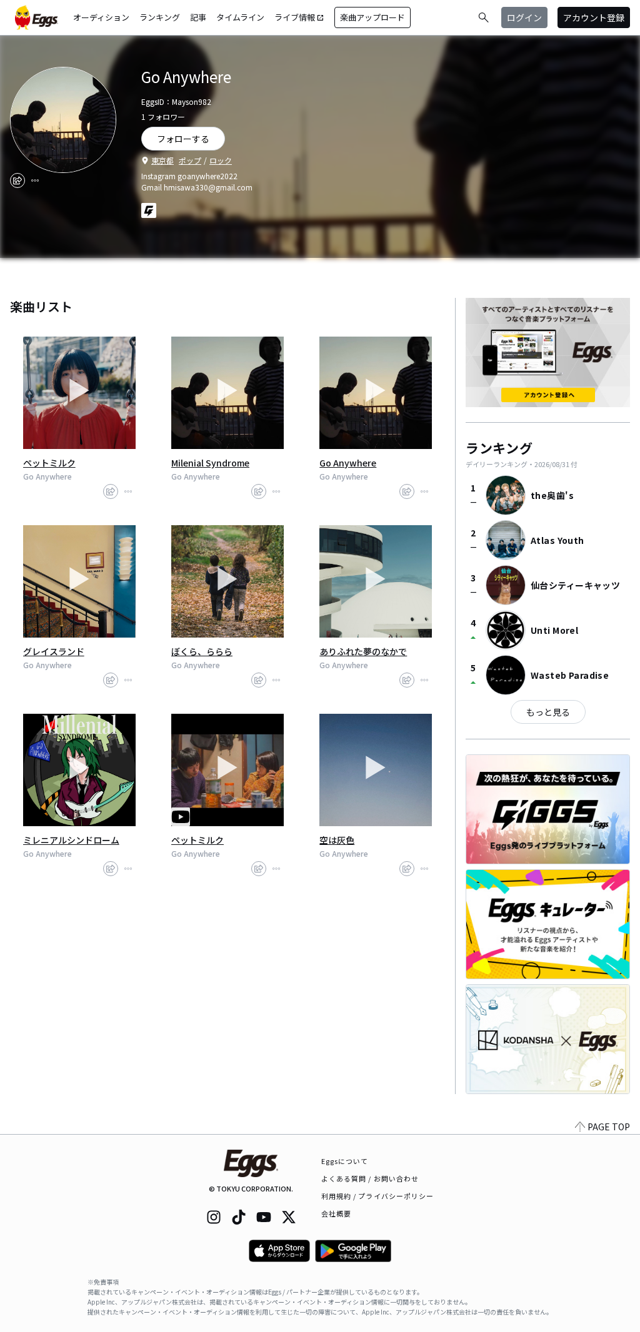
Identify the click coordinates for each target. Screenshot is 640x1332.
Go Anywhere (347, 462)
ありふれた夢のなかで (363, 651)
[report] (35, 180)
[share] (17, 180)
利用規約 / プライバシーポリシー (377, 1196)
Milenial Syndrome (210, 462)
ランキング (159, 17)
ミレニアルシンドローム (71, 840)
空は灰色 (336, 840)
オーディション (101, 17)
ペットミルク (49, 462)
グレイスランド (53, 651)
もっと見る (548, 712)
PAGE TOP (609, 1126)
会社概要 (336, 1213)
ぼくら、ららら (201, 651)
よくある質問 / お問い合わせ (370, 1178)
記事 (198, 17)
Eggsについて (345, 1161)
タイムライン (240, 17)
